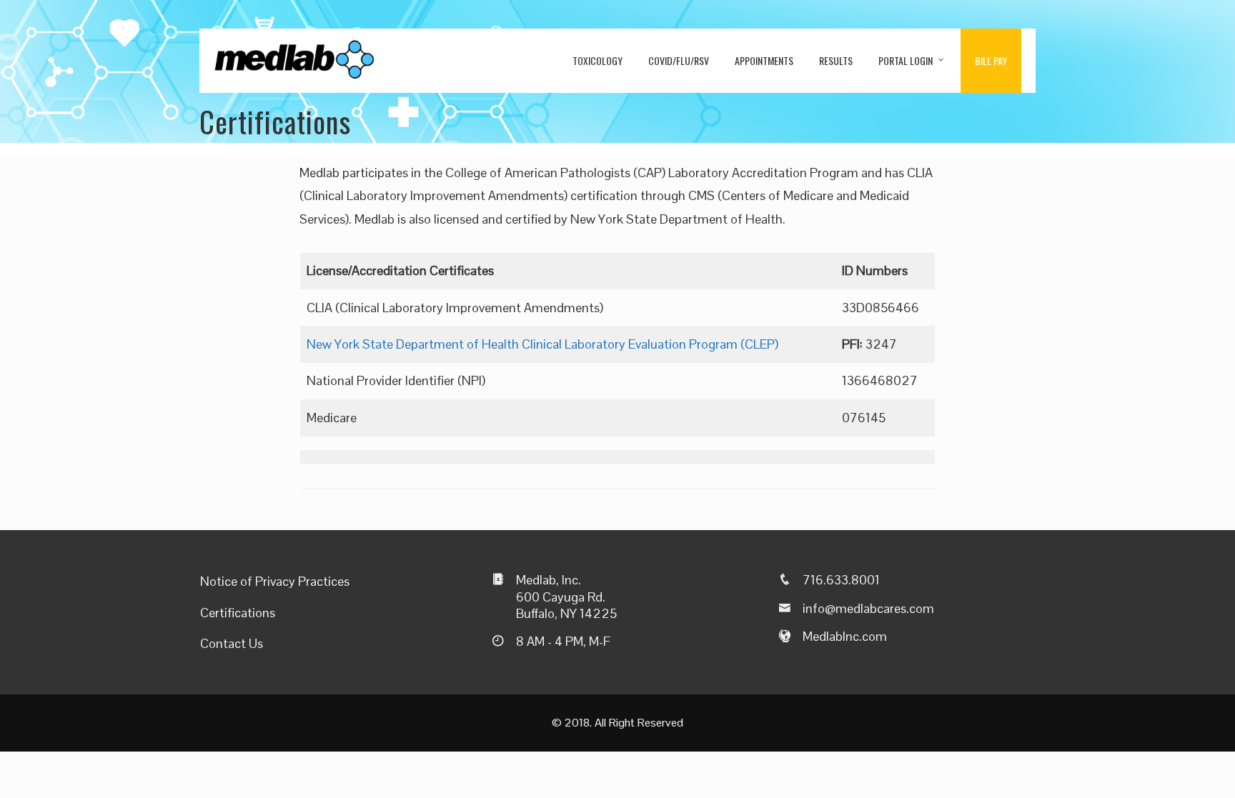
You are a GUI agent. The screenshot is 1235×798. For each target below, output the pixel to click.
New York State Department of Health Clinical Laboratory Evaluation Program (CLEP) (542, 344)
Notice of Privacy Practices (274, 581)
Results (836, 60)
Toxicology (597, 60)
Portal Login (905, 60)
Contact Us (231, 643)
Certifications (237, 612)
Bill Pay (991, 60)
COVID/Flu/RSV (678, 60)
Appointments (764, 60)
